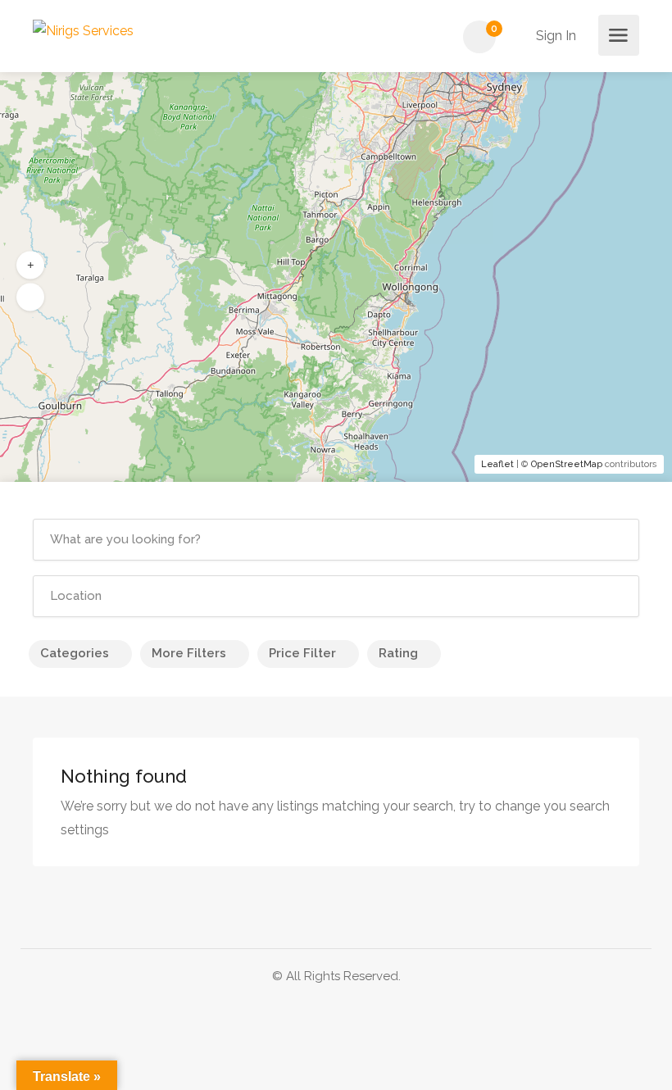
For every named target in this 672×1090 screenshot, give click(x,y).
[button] (30, 265)
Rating (398, 653)
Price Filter (302, 653)
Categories (74, 653)
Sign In (554, 35)
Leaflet (497, 464)
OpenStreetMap (566, 464)
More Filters (189, 653)
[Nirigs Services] (83, 30)
